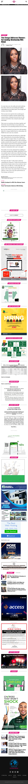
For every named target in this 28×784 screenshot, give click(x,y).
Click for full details (5, 377)
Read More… (14, 426)
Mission (14, 775)
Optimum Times (9, 45)
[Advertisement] (14, 20)
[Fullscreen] (25, 667)
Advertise (19, 775)
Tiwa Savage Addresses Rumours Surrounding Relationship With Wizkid (12, 178)
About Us (10, 775)
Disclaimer (24, 775)
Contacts (14, 777)
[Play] (3, 667)
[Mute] (23, 667)
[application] (14, 661)
